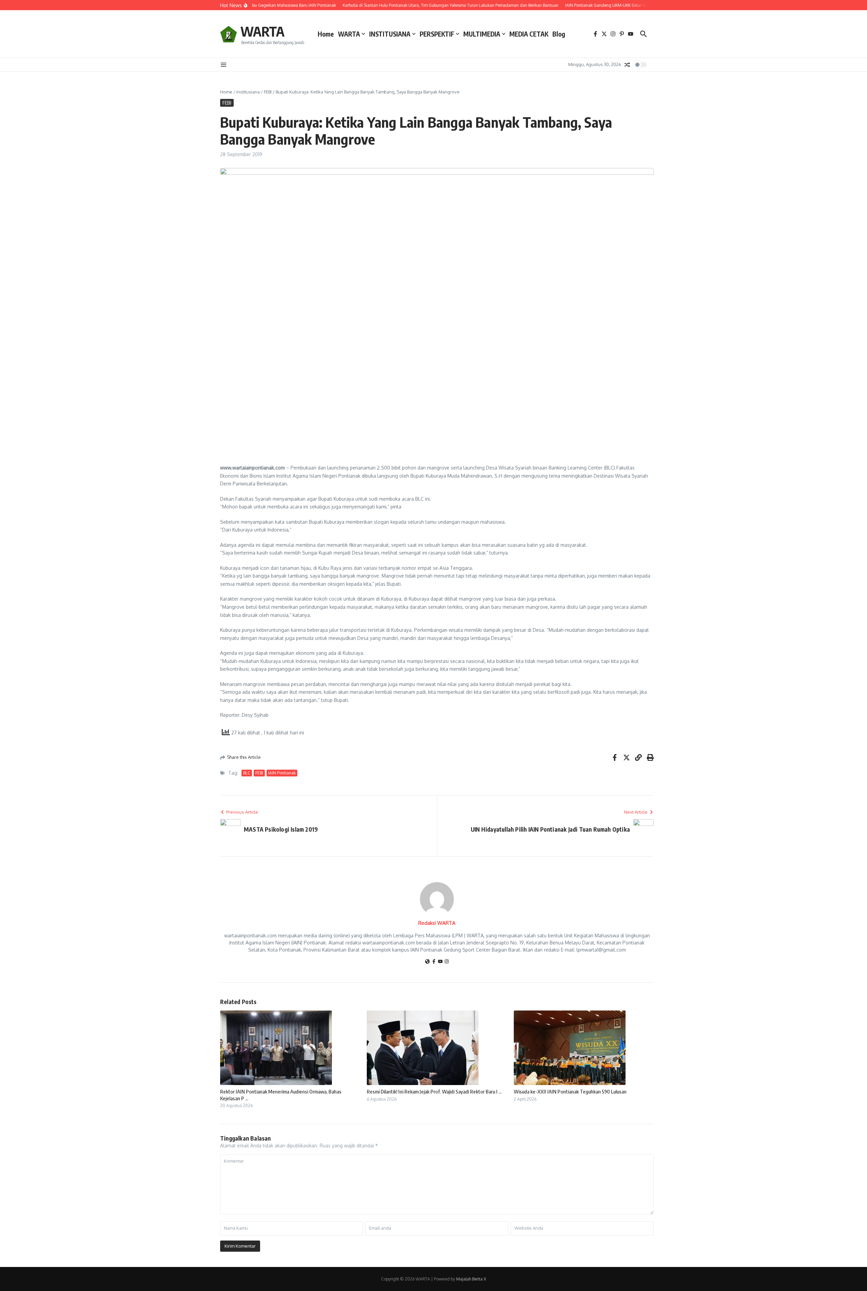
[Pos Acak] (627, 64)
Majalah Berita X (471, 1279)
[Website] (427, 962)
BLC (246, 772)
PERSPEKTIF (437, 34)
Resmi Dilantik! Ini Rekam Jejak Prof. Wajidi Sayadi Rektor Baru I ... (434, 1091)
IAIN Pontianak (282, 772)
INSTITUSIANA (389, 34)
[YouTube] (440, 962)
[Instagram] (446, 962)
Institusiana (248, 92)
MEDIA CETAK (528, 34)
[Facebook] (433, 962)
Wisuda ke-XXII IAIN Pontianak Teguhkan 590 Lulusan (570, 1091)
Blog (558, 34)
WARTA (262, 31)
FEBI (268, 92)
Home (326, 34)
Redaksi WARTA (437, 923)
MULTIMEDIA (481, 34)
